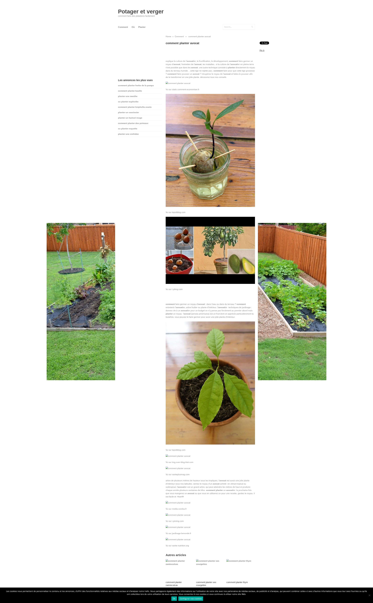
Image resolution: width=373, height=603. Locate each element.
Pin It (262, 50)
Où (133, 27)
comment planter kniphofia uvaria (135, 107)
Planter (142, 27)
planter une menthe (127, 96)
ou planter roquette (127, 128)
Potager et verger (141, 11)
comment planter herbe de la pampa (136, 85)
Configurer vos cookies (191, 598)
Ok (174, 598)
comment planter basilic (130, 91)
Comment (123, 27)
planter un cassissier (128, 112)
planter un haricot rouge (130, 118)
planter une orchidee (128, 134)
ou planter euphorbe (128, 101)
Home (168, 36)
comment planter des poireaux (133, 123)
